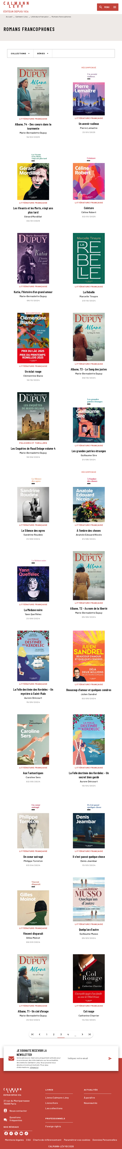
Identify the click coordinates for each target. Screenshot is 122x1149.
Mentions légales (14, 1139)
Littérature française (40, 17)
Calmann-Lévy (21, 17)
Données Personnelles (105, 1139)
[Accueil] (16, 7)
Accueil (9, 17)
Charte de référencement (47, 1139)
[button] (20, 53)
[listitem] (6, 1133)
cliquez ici (34, 1067)
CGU (28, 1139)
